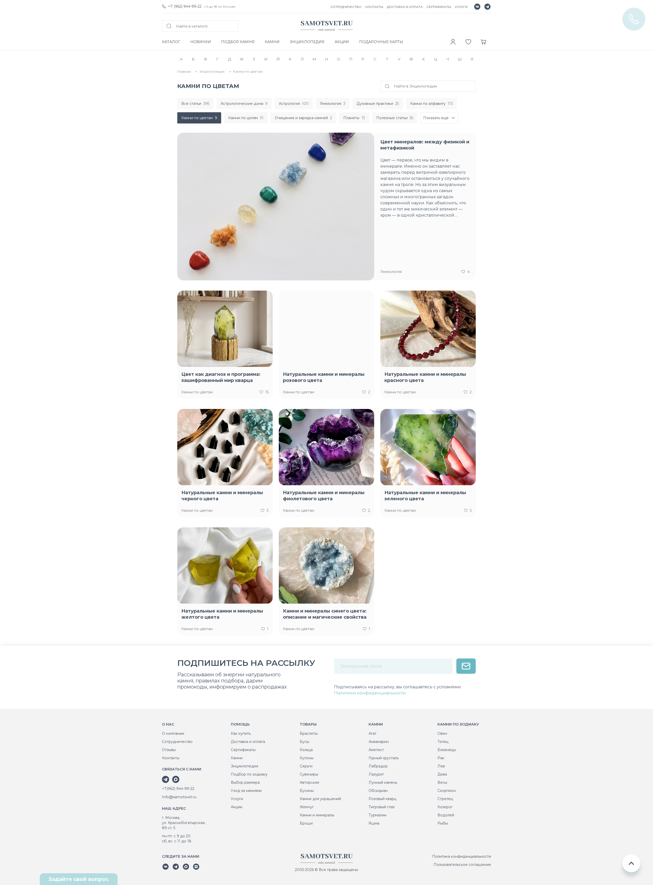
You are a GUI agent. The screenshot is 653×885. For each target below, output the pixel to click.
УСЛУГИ (461, 7)
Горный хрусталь (384, 758)
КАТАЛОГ (171, 42)
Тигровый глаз (382, 807)
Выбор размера (245, 782)
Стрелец (445, 798)
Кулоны (306, 758)
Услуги (237, 798)
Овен (442, 733)
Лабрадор (378, 766)
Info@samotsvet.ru (179, 797)
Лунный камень (383, 782)
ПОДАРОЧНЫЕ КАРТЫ (381, 42)
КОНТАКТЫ (374, 7)
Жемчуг (307, 807)
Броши (306, 823)
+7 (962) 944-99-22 (185, 6)
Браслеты (309, 733)
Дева (442, 774)
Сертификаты (243, 749)
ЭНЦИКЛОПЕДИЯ (307, 42)
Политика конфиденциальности (461, 856)
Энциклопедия (244, 766)
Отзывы (169, 749)
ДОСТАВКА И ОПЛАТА (405, 7)
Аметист (376, 749)
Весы (442, 782)
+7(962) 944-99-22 (178, 788)
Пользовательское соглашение (462, 864)
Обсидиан (378, 790)
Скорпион (446, 790)
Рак (440, 758)
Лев (441, 766)
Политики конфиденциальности (370, 693)
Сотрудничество (177, 741)
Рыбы (442, 823)
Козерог (445, 807)
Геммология (391, 271)
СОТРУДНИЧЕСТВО (345, 7)
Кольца (306, 749)
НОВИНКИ (200, 42)
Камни (237, 758)
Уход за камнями (246, 790)
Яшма (374, 823)
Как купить (241, 733)
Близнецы (446, 749)
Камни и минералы (317, 815)
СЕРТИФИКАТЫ (438, 7)
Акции (236, 807)
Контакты (170, 758)
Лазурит (376, 774)
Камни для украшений (320, 798)
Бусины (307, 790)
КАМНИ (272, 42)
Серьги (306, 766)
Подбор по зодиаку (249, 774)
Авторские (309, 782)
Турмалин (377, 815)
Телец (442, 741)
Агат (372, 733)
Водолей (445, 815)
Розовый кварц (382, 798)
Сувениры (309, 774)
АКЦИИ (342, 42)
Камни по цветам (197, 392)
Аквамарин (379, 741)
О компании (173, 733)
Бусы (304, 741)
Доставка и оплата (248, 741)
